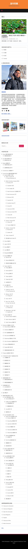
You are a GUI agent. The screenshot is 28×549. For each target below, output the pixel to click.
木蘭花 (8, 468)
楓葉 (8, 473)
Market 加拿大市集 (8, 448)
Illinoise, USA (8, 294)
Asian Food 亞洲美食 (10, 416)
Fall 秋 (8, 484)
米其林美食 (5, 385)
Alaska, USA (8, 286)
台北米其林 (6, 386)
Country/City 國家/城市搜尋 (8, 173)
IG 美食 (4, 52)
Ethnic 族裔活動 (9, 460)
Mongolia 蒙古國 (7, 252)
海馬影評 (6, 372)
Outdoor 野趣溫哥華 (8, 344)
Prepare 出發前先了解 (7, 353)
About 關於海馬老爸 (7, 154)
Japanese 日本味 (10, 423)
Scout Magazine (6, 514)
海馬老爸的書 (7, 155)
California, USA (9, 289)
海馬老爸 (4, 92)
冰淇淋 (8, 437)
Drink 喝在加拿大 (7, 397)
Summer (9, 490)
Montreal (9, 229)
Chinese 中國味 (10, 418)
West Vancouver (10, 217)
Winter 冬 (9, 495)
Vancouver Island (11, 211)
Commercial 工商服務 (7, 170)
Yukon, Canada (9, 235)
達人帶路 (5, 392)
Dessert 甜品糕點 (9, 435)
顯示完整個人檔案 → (6, 113)
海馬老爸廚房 (5, 377)
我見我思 (6, 360)
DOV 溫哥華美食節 (8, 332)
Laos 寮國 (6, 250)
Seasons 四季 (9, 482)
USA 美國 (6, 285)
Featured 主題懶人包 (7, 325)
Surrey (8, 206)
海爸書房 (6, 369)
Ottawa (8, 222)
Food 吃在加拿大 (7, 414)
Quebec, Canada (9, 228)
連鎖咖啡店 (9, 406)
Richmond (9, 197)
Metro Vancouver (7, 523)
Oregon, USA (8, 306)
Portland (9, 307)
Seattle (8, 312)
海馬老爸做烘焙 (7, 379)
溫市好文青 (6, 160)
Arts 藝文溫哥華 (6, 158)
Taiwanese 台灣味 (11, 429)
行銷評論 (6, 375)
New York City (10, 303)
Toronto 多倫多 (10, 225)
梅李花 (8, 470)
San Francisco (10, 291)
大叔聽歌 (6, 357)
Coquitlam (9, 185)
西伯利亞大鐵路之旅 (10, 263)
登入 (3, 528)
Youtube (5, 58)
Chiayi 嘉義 (8, 267)
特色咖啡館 (9, 403)
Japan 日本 (6, 244)
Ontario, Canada (9, 220)
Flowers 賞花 (8, 463)
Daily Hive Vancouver (7, 511)
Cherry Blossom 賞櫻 (8, 326)
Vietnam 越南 (7, 314)
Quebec (9, 232)
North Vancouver (11, 194)
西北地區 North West (10, 238)
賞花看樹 (8, 498)
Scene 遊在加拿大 (8, 456)
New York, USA (9, 301)
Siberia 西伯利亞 (9, 260)
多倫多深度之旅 (7, 164)
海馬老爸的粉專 (5, 135)
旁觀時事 (6, 363)
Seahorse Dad (5, 38)
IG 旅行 (4, 55)
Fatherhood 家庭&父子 (9, 338)
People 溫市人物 (7, 347)
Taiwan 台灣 (5, 32)
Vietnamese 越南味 (11, 432)
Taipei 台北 (8, 279)
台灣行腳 (10, 32)
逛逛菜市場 (8, 453)
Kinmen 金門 (8, 270)
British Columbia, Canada (11, 181)
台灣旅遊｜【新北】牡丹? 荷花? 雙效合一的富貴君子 (14, 36)
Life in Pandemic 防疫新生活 (10, 341)
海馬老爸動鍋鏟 (7, 382)
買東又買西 (8, 450)
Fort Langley (10, 188)
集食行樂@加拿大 (6, 395)
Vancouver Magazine (7, 508)
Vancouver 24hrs (7, 520)
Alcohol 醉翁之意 (9, 398)
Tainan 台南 (8, 276)
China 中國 (6, 241)
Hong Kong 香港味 (11, 420)
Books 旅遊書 (6, 163)
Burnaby (9, 182)
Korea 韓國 (6, 247)
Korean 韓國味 (10, 426)
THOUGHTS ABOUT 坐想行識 (9, 356)
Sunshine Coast (10, 203)
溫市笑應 (14, 3)
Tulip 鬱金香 (9, 465)
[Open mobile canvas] (1, 10)
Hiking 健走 (8, 479)
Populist (5, 517)
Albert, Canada (9, 176)
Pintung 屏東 (8, 273)
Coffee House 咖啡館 (10, 401)
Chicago (9, 295)
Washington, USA (9, 310)
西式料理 (8, 445)
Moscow (8, 257)
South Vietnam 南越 (10, 322)
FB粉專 (4, 49)
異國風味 (8, 442)
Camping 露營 (9, 457)
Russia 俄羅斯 (7, 255)
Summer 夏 (9, 492)
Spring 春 (9, 487)
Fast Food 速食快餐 (10, 440)
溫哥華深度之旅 (7, 167)
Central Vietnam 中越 (10, 316)
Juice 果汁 (8, 409)
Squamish (9, 200)
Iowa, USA (8, 298)
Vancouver (9, 208)
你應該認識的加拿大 (8, 350)
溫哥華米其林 (7, 389)
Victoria (9, 214)
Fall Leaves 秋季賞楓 (8, 335)
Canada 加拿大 (7, 175)
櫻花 (8, 476)
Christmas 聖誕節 (8, 329)
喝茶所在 (8, 412)
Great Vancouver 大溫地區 (12, 191)
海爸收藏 (6, 366)
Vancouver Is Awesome (8, 505)
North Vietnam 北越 (10, 319)
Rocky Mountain (10, 178)
